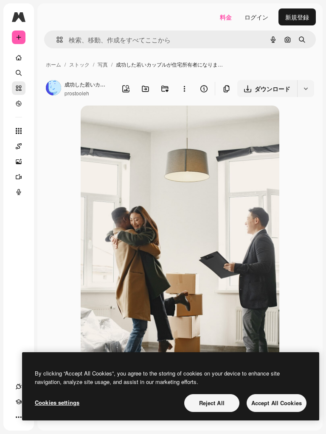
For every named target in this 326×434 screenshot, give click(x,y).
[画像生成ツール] (18, 161)
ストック (79, 64)
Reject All (212, 403)
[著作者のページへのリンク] (53, 88)
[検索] (18, 73)
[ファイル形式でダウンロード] (305, 88)
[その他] (18, 417)
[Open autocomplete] (56, 39)
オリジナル (139, 121)
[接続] (18, 386)
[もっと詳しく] (18, 103)
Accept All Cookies (276, 403)
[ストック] (18, 88)
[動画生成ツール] (18, 177)
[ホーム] (18, 57)
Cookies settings (57, 402)
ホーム (53, 64)
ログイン (256, 17)
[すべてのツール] (18, 131)
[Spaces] (18, 146)
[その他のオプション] (184, 88)
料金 (226, 17)
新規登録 (297, 17)
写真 (103, 64)
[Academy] (18, 402)
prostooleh (77, 93)
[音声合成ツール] (18, 192)
